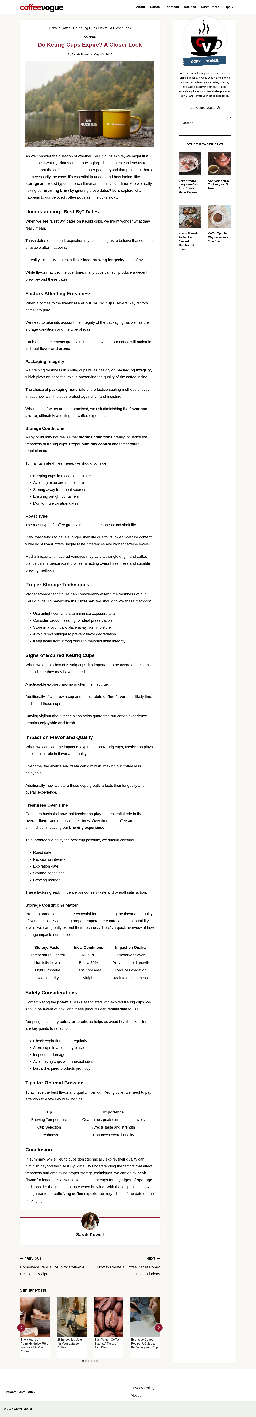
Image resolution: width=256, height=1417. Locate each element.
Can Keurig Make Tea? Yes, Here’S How (218, 184)
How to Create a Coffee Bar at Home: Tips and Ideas (128, 1266)
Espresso (172, 7)
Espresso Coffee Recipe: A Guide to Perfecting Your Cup (144, 1343)
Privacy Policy (15, 1391)
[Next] (159, 1328)
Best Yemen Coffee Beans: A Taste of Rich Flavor (107, 1343)
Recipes (190, 7)
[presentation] (35, 1317)
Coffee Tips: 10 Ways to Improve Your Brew (218, 237)
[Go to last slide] (21, 1328)
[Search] (225, 123)
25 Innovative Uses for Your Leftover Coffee (70, 1343)
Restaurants (210, 7)
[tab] (83, 1361)
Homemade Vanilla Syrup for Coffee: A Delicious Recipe (52, 1266)
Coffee (155, 7)
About (140, 7)
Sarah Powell (81, 54)
